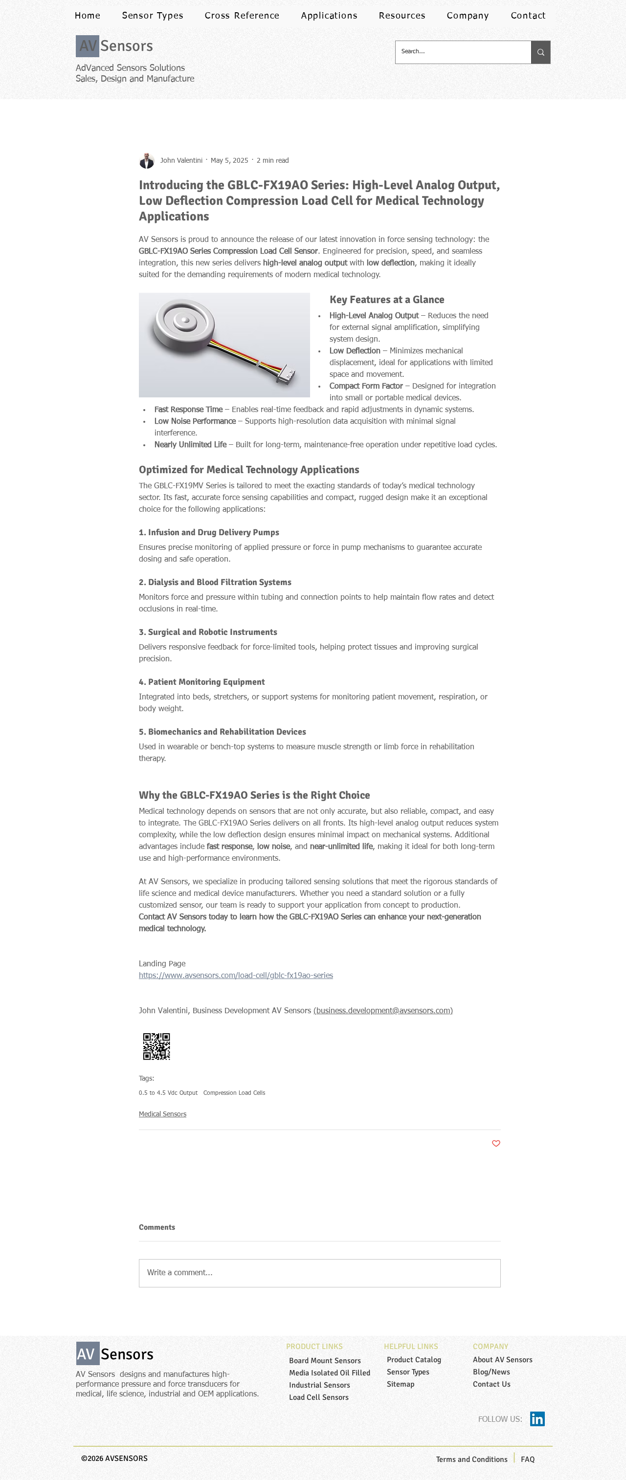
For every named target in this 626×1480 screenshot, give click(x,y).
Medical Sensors (162, 1114)
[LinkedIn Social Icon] (537, 1419)
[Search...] (540, 52)
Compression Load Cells (234, 1093)
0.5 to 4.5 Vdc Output (168, 1093)
